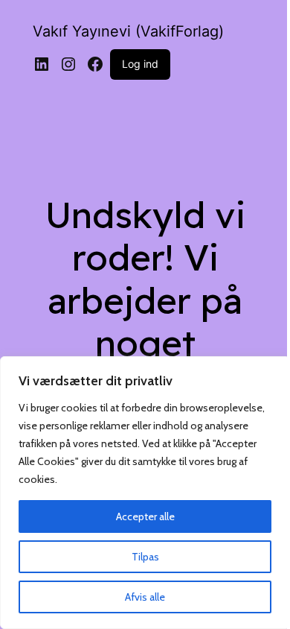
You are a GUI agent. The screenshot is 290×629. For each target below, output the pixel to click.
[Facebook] (95, 64)
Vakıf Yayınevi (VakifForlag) (128, 31)
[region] (145, 492)
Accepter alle (145, 516)
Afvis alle (145, 597)
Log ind (140, 63)
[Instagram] (68, 64)
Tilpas (145, 556)
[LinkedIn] (42, 64)
